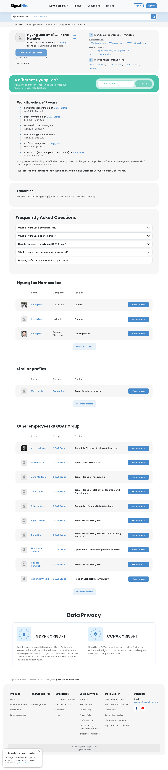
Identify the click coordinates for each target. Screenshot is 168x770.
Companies (93, 5)
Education (51, 24)
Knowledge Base (39, 704)
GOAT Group (60, 42)
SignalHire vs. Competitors (117, 725)
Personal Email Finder (114, 699)
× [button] (39, 751)
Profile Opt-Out (87, 720)
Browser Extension (18, 704)
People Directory (63, 704)
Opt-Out (75, 37)
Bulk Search (110, 709)
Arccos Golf (59, 391)
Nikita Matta (37, 506)
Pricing (77, 5)
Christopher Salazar (37, 550)
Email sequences (18, 715)
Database (14, 699)
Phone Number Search (115, 720)
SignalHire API (16, 709)
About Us (84, 699)
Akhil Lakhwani (38, 448)
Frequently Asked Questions (73, 24)
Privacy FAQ (85, 709)
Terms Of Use (86, 704)
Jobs (58, 715)
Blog (33, 699)
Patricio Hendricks (36, 564)
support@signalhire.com (146, 702)
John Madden (38, 476)
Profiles (110, 5)
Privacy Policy (86, 715)
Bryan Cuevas (38, 520)
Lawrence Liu (37, 462)
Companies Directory (65, 699)
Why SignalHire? (57, 5)
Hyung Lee (36, 304)
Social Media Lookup (114, 715)
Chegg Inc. (54, 143)
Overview (17, 24)
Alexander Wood (40, 578)
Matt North (37, 391)
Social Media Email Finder (116, 704)
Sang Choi (36, 535)
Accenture (78, 152)
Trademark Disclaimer (90, 734)
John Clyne (37, 491)
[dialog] (22, 758)
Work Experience (34, 24)
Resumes (60, 709)
